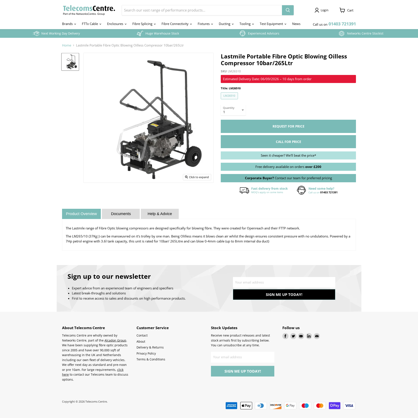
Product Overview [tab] (81, 214)
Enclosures (115, 24)
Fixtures (204, 24)
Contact (142, 335)
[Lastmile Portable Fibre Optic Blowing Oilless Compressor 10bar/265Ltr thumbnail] (70, 61)
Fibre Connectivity (175, 24)
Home (66, 45)
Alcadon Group (115, 340)
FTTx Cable (90, 24)
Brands (68, 24)
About (141, 341)
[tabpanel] (209, 235)
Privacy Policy (146, 353)
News (296, 24)
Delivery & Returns (150, 347)
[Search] (288, 10)
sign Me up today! (284, 294)
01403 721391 (329, 192)
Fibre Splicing (142, 24)
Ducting (225, 24)
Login (325, 10)
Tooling (245, 24)
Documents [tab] (121, 214)
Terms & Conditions (151, 359)
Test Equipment (272, 24)
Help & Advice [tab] (160, 214)
